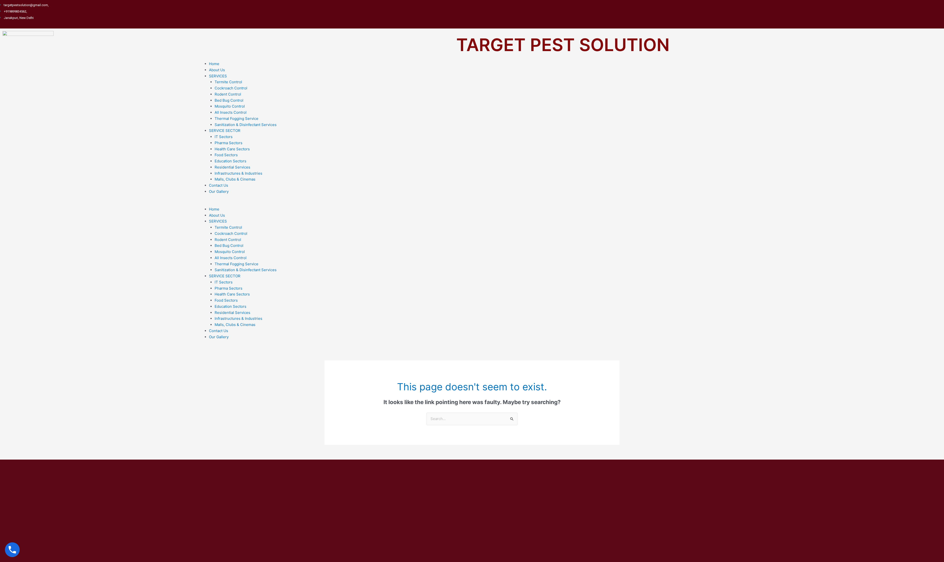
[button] (571, 203)
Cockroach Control (231, 88)
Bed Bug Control (229, 100)
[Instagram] (936, 11)
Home (214, 63)
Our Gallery (219, 191)
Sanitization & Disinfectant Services (246, 124)
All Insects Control (231, 112)
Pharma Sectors (228, 142)
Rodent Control (228, 94)
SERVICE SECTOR (224, 130)
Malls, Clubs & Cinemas (235, 179)
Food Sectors (226, 155)
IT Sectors (224, 136)
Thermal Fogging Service (236, 118)
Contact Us (218, 185)
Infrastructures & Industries (238, 173)
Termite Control (228, 82)
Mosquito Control (230, 106)
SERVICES (218, 76)
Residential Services (232, 167)
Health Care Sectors (232, 149)
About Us (217, 70)
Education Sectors (230, 161)
